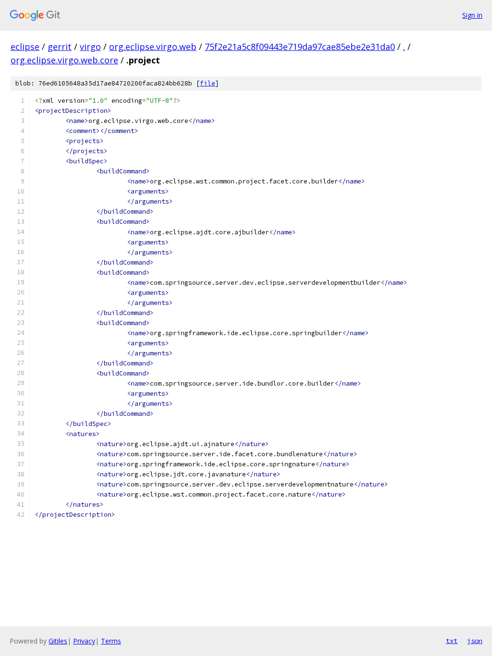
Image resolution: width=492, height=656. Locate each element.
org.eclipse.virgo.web (153, 46)
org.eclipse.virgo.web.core (64, 60)
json (474, 640)
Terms (111, 640)
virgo (90, 46)
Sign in (472, 15)
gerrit (60, 46)
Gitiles (58, 640)
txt (451, 640)
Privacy (84, 640)
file (207, 83)
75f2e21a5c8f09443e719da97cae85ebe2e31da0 (300, 46)
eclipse (25, 46)
